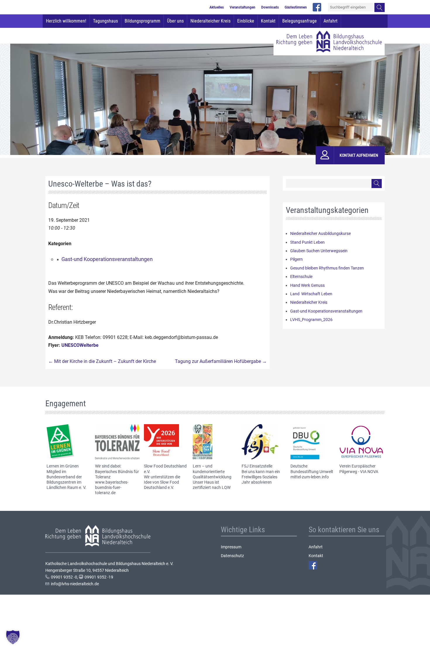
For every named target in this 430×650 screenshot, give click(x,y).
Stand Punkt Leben (307, 242)
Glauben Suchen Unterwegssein (319, 250)
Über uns (175, 21)
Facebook (313, 565)
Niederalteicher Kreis (210, 21)
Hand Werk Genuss (307, 285)
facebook (317, 7)
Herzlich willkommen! (66, 21)
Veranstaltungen (242, 7)
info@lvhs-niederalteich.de (75, 583)
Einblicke (245, 21)
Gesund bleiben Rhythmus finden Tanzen (327, 268)
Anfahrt (331, 21)
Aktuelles (216, 7)
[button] (13, 637)
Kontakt (268, 21)
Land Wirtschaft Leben (311, 293)
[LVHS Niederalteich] (329, 41)
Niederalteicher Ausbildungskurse (320, 233)
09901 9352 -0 (64, 577)
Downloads (270, 7)
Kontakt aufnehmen (359, 155)
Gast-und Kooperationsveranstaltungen (107, 259)
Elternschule (301, 276)
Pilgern (296, 259)
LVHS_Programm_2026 (311, 319)
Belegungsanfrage (299, 21)
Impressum (231, 547)
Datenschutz (232, 555)
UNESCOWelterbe (80, 345)
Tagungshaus (105, 21)
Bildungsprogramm (142, 21)
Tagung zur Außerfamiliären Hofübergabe (221, 361)
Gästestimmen (296, 7)
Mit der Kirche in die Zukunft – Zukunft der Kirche (102, 361)
